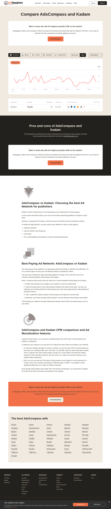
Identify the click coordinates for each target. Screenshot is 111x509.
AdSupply (67, 424)
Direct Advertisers (78, 480)
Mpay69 (49, 442)
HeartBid (31, 438)
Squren (66, 449)
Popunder (16, 54)
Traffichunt (14, 452)
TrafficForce (32, 452)
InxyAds (66, 438)
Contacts (58, 482)
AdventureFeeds (34, 428)
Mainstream (74, 55)
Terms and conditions (61, 484)
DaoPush (85, 431)
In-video (37, 54)
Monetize (38, 3)
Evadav (31, 435)
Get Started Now (55, 39)
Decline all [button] (97, 504)
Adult (82, 55)
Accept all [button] (80, 504)
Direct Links (24, 484)
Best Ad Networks (43, 478)
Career (58, 480)
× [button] (109, 502)
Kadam (13, 442)
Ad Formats (46, 3)
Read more (14, 507)
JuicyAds (85, 438)
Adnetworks (76, 478)
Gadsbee (14, 438)
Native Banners (25, 482)
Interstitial (48, 54)
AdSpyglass (13, 107)
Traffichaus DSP (87, 449)
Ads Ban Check (42, 480)
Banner (26, 54)
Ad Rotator (6, 478)
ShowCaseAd (51, 449)
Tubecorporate (86, 452)
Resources (60, 3)
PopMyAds (50, 445)
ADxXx (49, 428)
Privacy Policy (59, 489)
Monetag (67, 445)
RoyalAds (14, 449)
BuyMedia (32, 431)
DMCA (57, 487)
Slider (23, 489)
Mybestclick (68, 442)
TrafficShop (67, 452)
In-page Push (61, 54)
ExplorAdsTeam (51, 435)
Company (69, 3)
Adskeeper (85, 424)
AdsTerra (49, 424)
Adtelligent (14, 428)
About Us (58, 478)
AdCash (13, 424)
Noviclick (85, 442)
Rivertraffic (85, 445)
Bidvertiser (85, 428)
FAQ (75, 3)
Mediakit (6, 480)
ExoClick (67, 435)
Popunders (24, 478)
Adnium (31, 424)
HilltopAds (50, 438)
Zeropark (14, 456)
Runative (32, 449)
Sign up (102, 3)
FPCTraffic (85, 435)
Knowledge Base (43, 484)
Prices (54, 3)
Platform (13, 445)
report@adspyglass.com (70, 136)
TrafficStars (50, 452)
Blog (40, 482)
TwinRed (14, 435)
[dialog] (55, 504)
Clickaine (67, 431)
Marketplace (7, 482)
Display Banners (25, 480)
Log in (93, 3)
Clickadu (49, 431)
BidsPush (67, 428)
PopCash (32, 445)
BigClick (13, 431)
